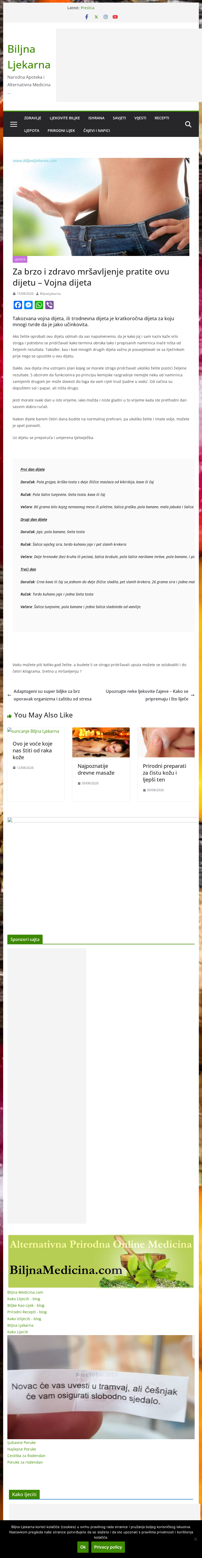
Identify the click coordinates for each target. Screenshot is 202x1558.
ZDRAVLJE (32, 117)
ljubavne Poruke (21, 1442)
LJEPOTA (31, 130)
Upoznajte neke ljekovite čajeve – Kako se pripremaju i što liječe (147, 695)
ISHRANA (96, 117)
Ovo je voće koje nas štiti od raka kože (32, 750)
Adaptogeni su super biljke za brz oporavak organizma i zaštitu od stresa (53, 695)
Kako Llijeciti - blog (23, 1298)
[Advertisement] (46, 1086)
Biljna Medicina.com (25, 1292)
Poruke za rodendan (25, 1462)
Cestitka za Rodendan (26, 1455)
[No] (195, 1539)
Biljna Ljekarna (20, 1325)
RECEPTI (162, 117)
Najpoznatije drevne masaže (96, 769)
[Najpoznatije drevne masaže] (101, 731)
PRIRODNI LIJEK (61, 130)
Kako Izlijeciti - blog (24, 1318)
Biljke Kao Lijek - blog (25, 1305)
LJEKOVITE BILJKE (65, 117)
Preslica (87, 7)
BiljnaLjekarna (50, 293)
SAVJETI (119, 117)
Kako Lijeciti (17, 1331)
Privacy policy (108, 1547)
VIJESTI (140, 117)
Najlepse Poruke (21, 1449)
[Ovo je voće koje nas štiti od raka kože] (33, 731)
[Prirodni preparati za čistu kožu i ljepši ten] (166, 731)
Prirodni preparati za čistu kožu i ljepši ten (164, 772)
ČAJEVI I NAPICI (96, 130)
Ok (83, 1547)
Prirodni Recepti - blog (27, 1311)
